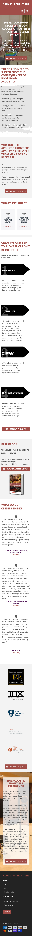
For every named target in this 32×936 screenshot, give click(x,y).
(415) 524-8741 (8, 905)
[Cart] (27, 11)
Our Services (6, 885)
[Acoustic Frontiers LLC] (16, 5)
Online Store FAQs (8, 892)
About (4, 888)
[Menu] (22, 11)
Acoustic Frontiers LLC (14, 924)
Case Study (16, 554)
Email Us (7, 911)
